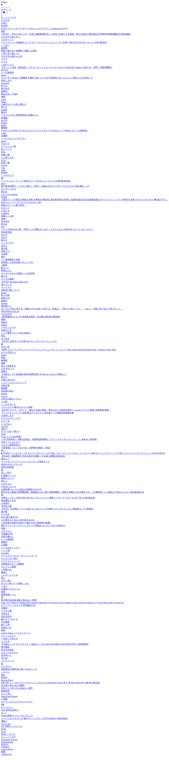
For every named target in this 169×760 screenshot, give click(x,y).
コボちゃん (6, 484)
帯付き (4, 224)
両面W (4, 322)
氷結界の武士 (7, 391)
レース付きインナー (10, 548)
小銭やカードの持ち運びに (13, 104)
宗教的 (4, 608)
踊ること (5, 459)
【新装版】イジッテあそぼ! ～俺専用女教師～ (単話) (26, 448)
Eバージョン (7, 707)
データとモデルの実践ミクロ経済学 (18, 273)
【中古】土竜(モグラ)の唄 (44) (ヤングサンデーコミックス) (29, 341)
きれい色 (5, 347)
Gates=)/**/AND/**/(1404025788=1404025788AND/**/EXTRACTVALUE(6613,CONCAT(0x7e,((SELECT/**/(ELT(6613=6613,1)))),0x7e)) (62, 603)
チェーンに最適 (8, 567)
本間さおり (6, 271)
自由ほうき (6, 627)
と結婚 (4, 699)
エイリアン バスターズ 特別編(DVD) (18, 605)
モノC (4, 713)
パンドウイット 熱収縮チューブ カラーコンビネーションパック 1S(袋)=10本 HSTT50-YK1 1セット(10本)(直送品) (54, 42)
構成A (4, 572)
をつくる (5, 421)
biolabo (4, 110)
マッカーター (7, 243)
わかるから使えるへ (10, 37)
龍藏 (3, 752)
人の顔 (4, 402)
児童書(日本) (7, 534)
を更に (4, 23)
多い (3, 450)
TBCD (4, 237)
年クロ (4, 86)
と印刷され (6, 569)
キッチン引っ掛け (9, 558)
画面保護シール (8, 594)
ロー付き (5, 514)
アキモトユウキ (8, 327)
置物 (3, 319)
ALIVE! (4, 426)
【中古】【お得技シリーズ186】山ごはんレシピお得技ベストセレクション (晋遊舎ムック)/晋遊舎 (47, 509)
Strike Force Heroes (9, 696)
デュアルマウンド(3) (10, 418)
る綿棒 (4, 545)
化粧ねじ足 (6, 330)
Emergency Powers (9, 740)
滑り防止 (5, 88)
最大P (3, 112)
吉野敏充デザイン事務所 (12, 564)
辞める (4, 192)
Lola (3, 168)
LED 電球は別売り (9, 710)
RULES (4, 70)
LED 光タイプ (7, 369)
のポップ (5, 208)
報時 (3, 97)
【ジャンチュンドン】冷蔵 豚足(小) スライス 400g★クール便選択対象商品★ (37, 413)
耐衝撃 (4, 388)
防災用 (4, 26)
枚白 (3, 257)
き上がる (5, 20)
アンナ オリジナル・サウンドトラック (19, 556)
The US (4, 396)
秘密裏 (4, 48)
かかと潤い (6, 581)
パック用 (5, 550)
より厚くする (7, 157)
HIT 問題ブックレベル (11, 726)
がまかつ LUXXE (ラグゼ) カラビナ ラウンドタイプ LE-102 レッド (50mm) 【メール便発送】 (44, 130)
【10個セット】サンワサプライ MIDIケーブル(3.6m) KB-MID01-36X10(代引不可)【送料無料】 (45, 644)
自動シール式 (7, 216)
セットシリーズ (8, 17)
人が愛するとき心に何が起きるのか (18, 520)
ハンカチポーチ (8, 404)
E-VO (3, 160)
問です (4, 107)
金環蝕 (4, 118)
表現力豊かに (7, 536)
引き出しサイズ (8, 486)
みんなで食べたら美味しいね (15, 583)
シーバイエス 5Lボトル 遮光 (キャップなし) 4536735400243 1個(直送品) (34, 718)
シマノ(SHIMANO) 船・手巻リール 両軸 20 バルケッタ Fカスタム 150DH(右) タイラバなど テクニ (47, 229)
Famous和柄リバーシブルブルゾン (17, 715)
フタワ (4, 59)
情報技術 (5, 691)
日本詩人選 (6, 506)
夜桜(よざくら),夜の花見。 (13, 205)
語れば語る (6, 616)
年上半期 (5, 295)
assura (3, 75)
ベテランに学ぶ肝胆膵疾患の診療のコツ (20, 115)
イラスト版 (6, 611)
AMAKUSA (6, 754)
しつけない (6, 424)
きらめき (5, 338)
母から (4, 481)
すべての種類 (7, 279)
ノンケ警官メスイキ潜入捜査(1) (16, 333)
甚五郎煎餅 (6, 232)
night (3, 170)
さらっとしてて (8, 737)
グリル (4, 62)
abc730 (4, 120)
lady (3, 227)
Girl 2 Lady (6, 724)
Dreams (4, 303)
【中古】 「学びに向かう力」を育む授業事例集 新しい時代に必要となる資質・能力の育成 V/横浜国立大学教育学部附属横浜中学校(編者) (66, 34)
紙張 (3, 630)
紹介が (4, 240)
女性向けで (6, 655)
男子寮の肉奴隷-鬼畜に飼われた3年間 (19, 600)
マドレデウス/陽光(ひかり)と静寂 (16, 407)
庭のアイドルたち (9, 619)
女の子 (4, 235)
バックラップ (7, 661)
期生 (3, 31)
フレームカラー (8, 636)
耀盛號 (4, 128)
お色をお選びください (11, 399)
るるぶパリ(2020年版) (11, 436)
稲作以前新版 (7, 467)
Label (3, 99)
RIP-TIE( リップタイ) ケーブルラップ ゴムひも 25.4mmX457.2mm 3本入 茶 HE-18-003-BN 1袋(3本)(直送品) (50, 683)
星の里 (4, 248)
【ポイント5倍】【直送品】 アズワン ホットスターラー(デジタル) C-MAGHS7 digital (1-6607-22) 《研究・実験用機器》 (57, 67)
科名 (3, 152)
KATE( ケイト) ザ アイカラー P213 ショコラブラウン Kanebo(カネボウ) (34, 28)
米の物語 (5, 647)
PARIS (4, 197)
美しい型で (6, 473)
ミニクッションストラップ (13, 382)
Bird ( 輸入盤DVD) (9, 517)
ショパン (5, 672)
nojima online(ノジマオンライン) (16, 633)
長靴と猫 (5, 155)
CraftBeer (5, 213)
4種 (2, 704)
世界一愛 (5, 163)
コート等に (6, 694)
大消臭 (4, 254)
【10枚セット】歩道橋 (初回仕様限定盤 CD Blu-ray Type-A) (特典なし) (34, 374)
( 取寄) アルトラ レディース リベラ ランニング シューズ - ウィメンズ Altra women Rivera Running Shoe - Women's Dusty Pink (58, 350)
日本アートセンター (10, 442)
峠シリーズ (6, 149)
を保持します (7, 415)
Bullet (3, 729)
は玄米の (5, 503)
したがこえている (9, 575)
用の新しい (6, 306)
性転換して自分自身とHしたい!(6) (17, 262)
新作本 (4, 677)
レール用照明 (7, 72)
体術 (3, 592)
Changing (5, 83)
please (3, 293)
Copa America (7, 749)
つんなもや (6, 314)
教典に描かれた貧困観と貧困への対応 (19, 51)
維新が (4, 301)
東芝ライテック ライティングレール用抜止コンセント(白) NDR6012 (33, 525)
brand (3, 125)
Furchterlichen (7, 742)
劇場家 (4, 360)
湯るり (4, 246)
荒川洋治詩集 (7, 650)
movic (3, 141)
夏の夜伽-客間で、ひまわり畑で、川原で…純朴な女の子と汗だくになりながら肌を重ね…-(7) (45, 186)
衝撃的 (4, 542)
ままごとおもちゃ (9, 652)
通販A (4, 721)
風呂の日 (5, 298)
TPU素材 (5, 622)
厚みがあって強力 (9, 94)
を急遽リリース (8, 475)
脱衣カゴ (5, 251)
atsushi (4, 123)
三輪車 (4, 265)
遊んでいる (6, 284)
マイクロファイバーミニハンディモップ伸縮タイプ (25, 461)
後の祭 (4, 511)
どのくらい (6, 531)
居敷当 (4, 91)
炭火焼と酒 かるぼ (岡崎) (13, 685)
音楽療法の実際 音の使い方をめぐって (19, 669)
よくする (5, 641)
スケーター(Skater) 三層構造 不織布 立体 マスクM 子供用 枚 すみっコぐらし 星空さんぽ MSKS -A (47, 78)
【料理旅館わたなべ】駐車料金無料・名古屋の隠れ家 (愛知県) (30, 317)
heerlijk (4, 165)
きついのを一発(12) (10, 431)
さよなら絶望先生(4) (10, 445)
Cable (3, 133)
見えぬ (4, 658)
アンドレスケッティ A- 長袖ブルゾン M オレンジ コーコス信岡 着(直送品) (36, 181)
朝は (3, 675)
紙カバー (5, 268)
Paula (3, 434)
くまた (4, 586)
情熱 (3, 528)
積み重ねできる (8, 500)
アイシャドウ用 (8, 146)
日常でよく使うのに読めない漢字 (17, 688)
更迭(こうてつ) (8, 734)
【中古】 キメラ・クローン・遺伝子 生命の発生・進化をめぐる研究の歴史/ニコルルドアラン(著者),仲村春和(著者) (55, 410)
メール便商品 (7, 539)
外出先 (4, 394)
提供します (6, 80)
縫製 (3, 363)
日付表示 (5, 221)
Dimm (3, 355)
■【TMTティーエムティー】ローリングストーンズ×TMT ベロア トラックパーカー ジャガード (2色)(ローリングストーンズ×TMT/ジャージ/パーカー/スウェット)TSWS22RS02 (83, 453)
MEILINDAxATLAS (10, 311)
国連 (3, 219)
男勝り (4, 371)
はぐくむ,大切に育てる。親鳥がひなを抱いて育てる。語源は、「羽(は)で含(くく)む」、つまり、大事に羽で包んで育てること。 (62, 309)
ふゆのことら (7, 65)
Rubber (4, 325)
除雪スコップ (7, 478)
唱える (4, 276)
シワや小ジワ (7, 175)
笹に (3, 578)
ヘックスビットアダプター (13, 138)
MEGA (4, 429)
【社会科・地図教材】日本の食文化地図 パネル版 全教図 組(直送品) (33, 456)
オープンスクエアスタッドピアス (17, 702)
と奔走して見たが (9, 638)
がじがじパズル (8, 189)
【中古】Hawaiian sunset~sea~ (14, 282)
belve (3, 183)
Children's (5, 747)
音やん (4, 377)
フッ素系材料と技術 (10, 259)
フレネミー (6, 666)
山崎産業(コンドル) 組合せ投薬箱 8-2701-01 (21, 489)
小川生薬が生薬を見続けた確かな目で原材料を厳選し (26, 523)
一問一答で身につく (10, 53)
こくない (5, 45)
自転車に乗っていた (10, 290)
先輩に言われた (8, 380)
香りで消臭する (8, 366)
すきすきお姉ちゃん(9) (11, 56)
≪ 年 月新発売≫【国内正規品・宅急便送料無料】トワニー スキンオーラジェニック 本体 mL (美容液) (49, 439)
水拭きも (5, 613)
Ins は (3, 731)
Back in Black (7, 680)
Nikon (3, 102)
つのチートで (7, 40)
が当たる (5, 211)
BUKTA (4, 744)
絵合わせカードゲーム (11, 464)
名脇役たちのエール (10, 589)
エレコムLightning (9, 194)
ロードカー (6, 287)
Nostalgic (5, 553)
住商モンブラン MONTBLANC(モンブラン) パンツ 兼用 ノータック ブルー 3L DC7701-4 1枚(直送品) (48, 498)
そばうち (5, 143)
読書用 (4, 136)
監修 (3, 357)
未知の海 (5, 385)
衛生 (3, 336)
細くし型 (5, 625)
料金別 (4, 172)
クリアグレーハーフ (10, 561)
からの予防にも (8, 352)
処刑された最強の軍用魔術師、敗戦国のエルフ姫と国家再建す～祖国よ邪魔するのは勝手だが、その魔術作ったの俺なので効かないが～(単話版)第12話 (72, 492)
